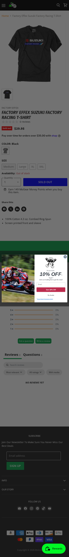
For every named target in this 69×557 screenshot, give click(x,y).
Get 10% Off (51, 290)
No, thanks (51, 295)
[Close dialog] (65, 256)
